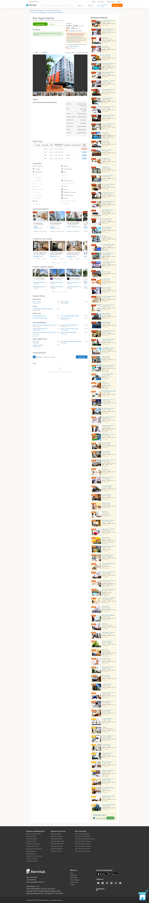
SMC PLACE (105, 649)
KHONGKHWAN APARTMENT (109, 390)
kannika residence (106, 442)
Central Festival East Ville (40, 328)
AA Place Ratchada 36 (107, 778)
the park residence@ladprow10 (109, 330)
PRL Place (104, 382)
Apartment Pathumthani (57, 843)
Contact (72, 884)
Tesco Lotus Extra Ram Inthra (69, 328)
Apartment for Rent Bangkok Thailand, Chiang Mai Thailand (33, 5)
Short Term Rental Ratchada (82, 843)
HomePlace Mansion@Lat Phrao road (109, 244)
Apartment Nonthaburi (57, 838)
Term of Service (74, 879)
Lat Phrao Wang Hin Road (40, 317)
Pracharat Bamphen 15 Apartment (109, 735)
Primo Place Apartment (108, 477)
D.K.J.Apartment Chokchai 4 (109, 563)
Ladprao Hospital (38, 344)
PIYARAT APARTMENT (107, 718)
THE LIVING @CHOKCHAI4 (108, 804)
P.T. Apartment (105, 158)
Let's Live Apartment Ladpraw (109, 89)
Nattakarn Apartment (107, 640)
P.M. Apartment (106, 658)
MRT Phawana (65, 301)
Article (93, 1)
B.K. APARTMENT (106, 278)
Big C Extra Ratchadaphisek (68, 332)
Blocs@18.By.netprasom (108, 408)
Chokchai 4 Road (66, 317)
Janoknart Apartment (107, 752)
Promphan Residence (107, 97)
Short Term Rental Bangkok (82, 833)
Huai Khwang (48, 10)
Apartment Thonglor (31, 838)
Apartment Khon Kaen (56, 845)
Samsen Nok (57, 10)
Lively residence (106, 356)
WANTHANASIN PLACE (107, 209)
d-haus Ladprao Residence (109, 63)
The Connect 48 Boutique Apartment (109, 123)
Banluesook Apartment (108, 666)
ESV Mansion (105, 511)
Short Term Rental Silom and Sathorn (85, 838)
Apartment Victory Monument (34, 855)
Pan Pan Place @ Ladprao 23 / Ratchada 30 (109, 106)
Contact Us (101, 1)
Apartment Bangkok (56, 833)
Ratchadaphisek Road (39, 315)
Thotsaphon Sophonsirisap (109, 304)
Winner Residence (106, 287)
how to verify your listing (72, 45)
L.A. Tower (104, 132)
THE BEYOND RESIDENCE (108, 339)
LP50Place (104, 623)
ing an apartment (106, 494)
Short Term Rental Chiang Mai (83, 845)
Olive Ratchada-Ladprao (108, 28)
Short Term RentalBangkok (40, 12)
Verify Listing (74, 877)
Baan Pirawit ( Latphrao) (108, 632)
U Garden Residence (107, 485)
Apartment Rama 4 (31, 850)
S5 (102, 270)
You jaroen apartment (107, 175)
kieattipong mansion (107, 761)
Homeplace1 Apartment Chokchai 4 (109, 787)
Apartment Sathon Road (32, 843)
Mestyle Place (105, 537)
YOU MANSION (105, 606)
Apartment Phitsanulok (57, 848)
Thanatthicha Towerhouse (108, 597)
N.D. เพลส (104, 468)
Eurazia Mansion (106, 744)
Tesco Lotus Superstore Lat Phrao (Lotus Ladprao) (44, 332)
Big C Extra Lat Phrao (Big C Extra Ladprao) (44, 324)
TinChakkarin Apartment (108, 425)
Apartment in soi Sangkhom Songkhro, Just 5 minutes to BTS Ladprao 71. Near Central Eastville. (109, 528)
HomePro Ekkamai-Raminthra (69, 324)
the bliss (104, 235)
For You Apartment (107, 218)
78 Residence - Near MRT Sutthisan (109, 80)
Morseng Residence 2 (107, 709)
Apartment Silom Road (32, 845)
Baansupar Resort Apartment (109, 692)
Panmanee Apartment (107, 373)
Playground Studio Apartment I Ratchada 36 (109, 115)
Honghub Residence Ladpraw (109, 399)
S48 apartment (106, 313)
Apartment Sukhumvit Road (33, 833)
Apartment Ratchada (31, 860)
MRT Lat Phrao (37, 301)
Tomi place (105, 46)
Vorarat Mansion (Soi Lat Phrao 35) (109, 261)
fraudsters (70, 41)
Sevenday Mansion (106, 227)
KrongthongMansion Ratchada (109, 296)
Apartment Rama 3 (31, 853)
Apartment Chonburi (56, 850)
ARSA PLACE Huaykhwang (108, 201)
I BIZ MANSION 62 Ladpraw (109, 347)
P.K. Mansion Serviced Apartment (109, 192)
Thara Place (105, 37)
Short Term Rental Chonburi (82, 848)
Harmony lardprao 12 (107, 701)
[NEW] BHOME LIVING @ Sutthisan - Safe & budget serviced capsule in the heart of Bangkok (109, 520)
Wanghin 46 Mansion (107, 149)
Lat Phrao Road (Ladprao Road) (70, 315)
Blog (71, 872)
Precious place (105, 675)
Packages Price (110, 1)
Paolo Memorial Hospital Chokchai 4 (71, 341)
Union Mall (36, 341)
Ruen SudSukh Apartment (108, 416)
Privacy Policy (74, 881)
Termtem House (106, 451)
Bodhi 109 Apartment (107, 554)
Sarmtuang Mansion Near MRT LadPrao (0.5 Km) (109, 571)
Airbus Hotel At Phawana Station (109, 589)
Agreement (73, 874)
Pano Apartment (106, 54)
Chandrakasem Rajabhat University (43, 308)
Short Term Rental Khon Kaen (83, 850)
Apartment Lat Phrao (31, 858)
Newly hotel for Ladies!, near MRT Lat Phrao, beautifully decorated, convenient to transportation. (109, 580)
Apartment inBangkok (38, 10)
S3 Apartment (105, 166)
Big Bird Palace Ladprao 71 (109, 459)
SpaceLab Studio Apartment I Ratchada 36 (109, 20)
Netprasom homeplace (108, 770)
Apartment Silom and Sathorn (34, 848)
